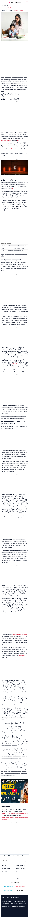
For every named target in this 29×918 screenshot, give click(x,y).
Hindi (7, 8)
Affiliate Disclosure (20, 868)
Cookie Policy (19, 878)
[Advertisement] (14, 63)
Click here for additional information (16, 906)
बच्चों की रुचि (22, 655)
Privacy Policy (19, 871)
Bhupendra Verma (18, 10)
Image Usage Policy (20, 865)
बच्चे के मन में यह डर (15, 364)
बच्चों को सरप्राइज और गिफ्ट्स (20, 634)
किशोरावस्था (13, 8)
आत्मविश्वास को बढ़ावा (6, 140)
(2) (11, 149)
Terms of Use (19, 875)
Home (3, 8)
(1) (18, 140)
